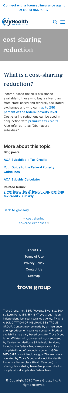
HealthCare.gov (42, 362)
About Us (34, 250)
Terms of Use (34, 256)
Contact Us (34, 269)
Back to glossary (16, 210)
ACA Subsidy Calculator (22, 179)
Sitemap (34, 276)
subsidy (28, 196)
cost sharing (35, 218)
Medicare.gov (34, 354)
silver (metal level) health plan (26, 191)
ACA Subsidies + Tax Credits (26, 160)
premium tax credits (43, 121)
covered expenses (32, 223)
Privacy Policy (34, 263)
